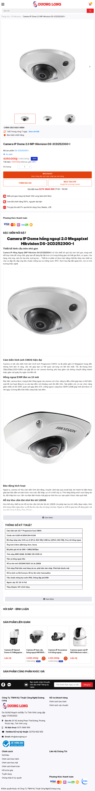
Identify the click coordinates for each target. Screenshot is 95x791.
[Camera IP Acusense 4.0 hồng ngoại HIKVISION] (58, 637)
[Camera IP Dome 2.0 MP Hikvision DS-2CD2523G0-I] (47, 66)
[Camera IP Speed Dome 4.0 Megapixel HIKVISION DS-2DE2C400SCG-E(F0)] (14, 637)
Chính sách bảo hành (57, 701)
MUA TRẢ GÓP (70, 183)
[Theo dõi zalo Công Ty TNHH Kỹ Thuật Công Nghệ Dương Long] (9, 684)
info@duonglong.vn (19, 737)
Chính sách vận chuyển (58, 705)
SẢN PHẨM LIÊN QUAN (16, 622)
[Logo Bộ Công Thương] (13, 743)
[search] (90, 11)
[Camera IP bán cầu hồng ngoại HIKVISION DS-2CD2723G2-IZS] (36, 637)
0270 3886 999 (47, 189)
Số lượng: (7, 167)
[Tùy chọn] (44, 658)
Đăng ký (87, 685)
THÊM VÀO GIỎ (25, 183)
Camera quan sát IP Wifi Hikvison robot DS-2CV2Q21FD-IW (79, 652)
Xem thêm (49, 518)
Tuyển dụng (7, 774)
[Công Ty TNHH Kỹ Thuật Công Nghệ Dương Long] (47, 4)
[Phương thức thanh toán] (18, 225)
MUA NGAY (47, 175)
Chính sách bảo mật (10, 763)
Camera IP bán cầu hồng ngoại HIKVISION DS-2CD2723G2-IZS (36, 652)
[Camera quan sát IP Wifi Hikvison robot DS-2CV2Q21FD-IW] (80, 637)
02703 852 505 (36, 731)
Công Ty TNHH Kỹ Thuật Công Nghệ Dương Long (40, 789)
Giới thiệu (5, 755)
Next (90, 66)
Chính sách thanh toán (11, 766)
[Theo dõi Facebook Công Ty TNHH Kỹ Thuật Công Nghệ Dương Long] (3, 684)
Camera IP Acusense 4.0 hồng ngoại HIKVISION (57, 652)
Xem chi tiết (34, 131)
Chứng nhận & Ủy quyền (12, 778)
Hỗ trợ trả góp (7, 770)
